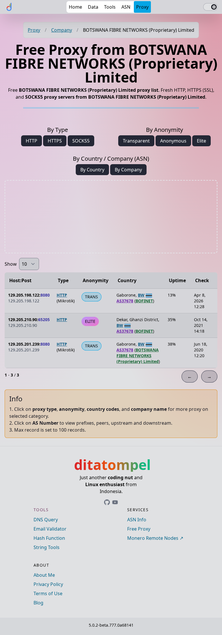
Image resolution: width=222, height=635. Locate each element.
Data (93, 7)
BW (141, 295)
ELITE (90, 321)
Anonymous (173, 141)
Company (61, 30)
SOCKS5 (81, 141)
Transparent (136, 141)
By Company (128, 169)
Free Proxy (138, 529)
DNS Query (46, 519)
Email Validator (50, 529)
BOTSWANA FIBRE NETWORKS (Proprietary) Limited (137, 355)
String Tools (47, 547)
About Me (44, 575)
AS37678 (124, 301)
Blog (38, 603)
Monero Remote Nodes (152, 538)
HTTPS (55, 141)
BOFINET (144, 301)
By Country (92, 169)
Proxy (142, 7)
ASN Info (136, 519)
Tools (110, 7)
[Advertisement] (111, 217)
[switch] (210, 6)
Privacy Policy (48, 584)
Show (11, 264)
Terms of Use (48, 593)
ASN (125, 7)
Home (75, 7)
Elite (201, 141)
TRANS (91, 296)
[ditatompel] (9, 7)
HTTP (31, 141)
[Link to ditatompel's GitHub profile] (107, 502)
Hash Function (49, 538)
